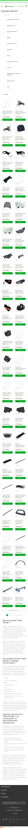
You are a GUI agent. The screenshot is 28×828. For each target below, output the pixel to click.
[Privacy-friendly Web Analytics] (2, 827)
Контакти (4, 790)
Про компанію (5, 786)
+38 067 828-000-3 (14, 807)
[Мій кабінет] (23, 6)
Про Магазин (5, 797)
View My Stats (9, 827)
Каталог (3, 793)
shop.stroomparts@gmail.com (15, 810)
